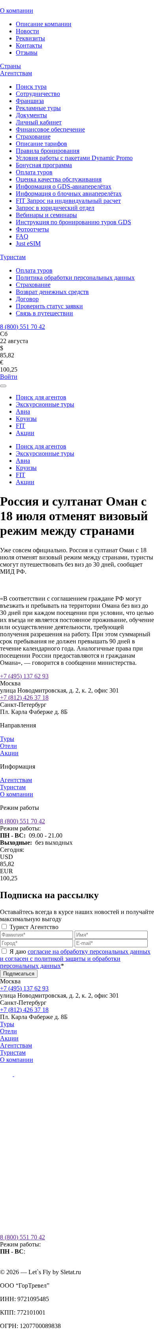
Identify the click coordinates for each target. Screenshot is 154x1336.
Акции (25, 432)
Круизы (26, 418)
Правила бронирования (47, 150)
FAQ (22, 236)
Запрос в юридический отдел (55, 207)
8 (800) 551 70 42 (22, 326)
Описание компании (43, 24)
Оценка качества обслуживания (58, 179)
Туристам (13, 257)
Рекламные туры (38, 108)
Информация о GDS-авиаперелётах (63, 186)
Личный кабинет (39, 122)
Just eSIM (28, 243)
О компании (16, 10)
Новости (27, 31)
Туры (7, 738)
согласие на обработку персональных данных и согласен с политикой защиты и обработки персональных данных (75, 958)
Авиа (23, 411)
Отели (8, 745)
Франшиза (30, 100)
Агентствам (16, 73)
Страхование (33, 136)
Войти (8, 376)
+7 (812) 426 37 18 (24, 697)
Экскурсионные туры (45, 404)
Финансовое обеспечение (50, 129)
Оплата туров (34, 172)
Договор (27, 299)
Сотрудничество (38, 93)
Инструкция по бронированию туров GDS (73, 222)
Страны (10, 66)
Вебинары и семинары (46, 215)
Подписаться (18, 974)
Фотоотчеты (32, 229)
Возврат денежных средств (52, 291)
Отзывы (27, 52)
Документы (31, 115)
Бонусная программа (44, 165)
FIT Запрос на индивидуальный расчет (68, 200)
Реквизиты (30, 38)
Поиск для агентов (41, 397)
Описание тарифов (41, 143)
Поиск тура (31, 86)
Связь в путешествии (44, 313)
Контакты (29, 45)
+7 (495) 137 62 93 (24, 676)
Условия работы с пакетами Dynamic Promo (74, 158)
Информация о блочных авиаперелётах (69, 193)
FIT (20, 425)
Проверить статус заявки (49, 306)
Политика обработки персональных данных (75, 277)
